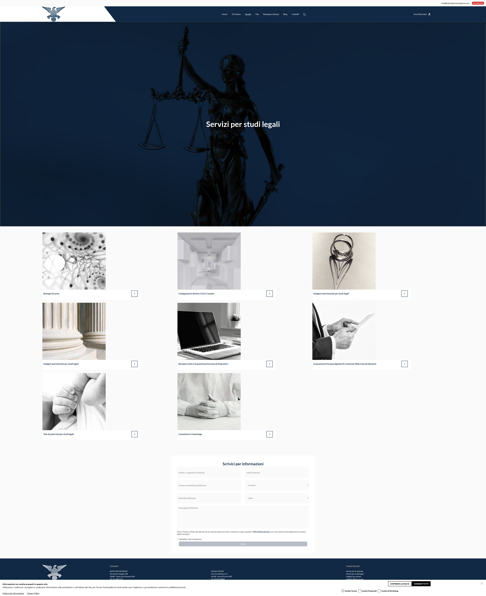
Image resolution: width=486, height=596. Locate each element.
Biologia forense (51, 293)
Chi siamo (236, 14)
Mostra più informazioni (13, 593)
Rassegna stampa (271, 14)
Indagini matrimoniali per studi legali (331, 293)
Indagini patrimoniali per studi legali (61, 364)
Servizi (248, 14)
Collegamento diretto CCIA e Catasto (196, 293)
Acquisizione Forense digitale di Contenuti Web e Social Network (344, 364)
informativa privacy (261, 532)
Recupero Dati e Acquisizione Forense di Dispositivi (203, 364)
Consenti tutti (421, 584)
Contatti (295, 14)
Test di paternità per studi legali (58, 434)
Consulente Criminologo (190, 434)
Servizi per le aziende (354, 571)
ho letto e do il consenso (190, 539)
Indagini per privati (353, 576)
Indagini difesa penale (355, 579)
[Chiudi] (482, 583)
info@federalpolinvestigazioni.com (455, 3)
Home (224, 14)
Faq (257, 14)
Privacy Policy (33, 593)
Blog (285, 14)
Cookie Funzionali (369, 591)
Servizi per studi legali (355, 574)
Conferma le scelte (399, 584)
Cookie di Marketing (389, 591)
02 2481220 (478, 3)
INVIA (243, 544)
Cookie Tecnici (351, 591)
